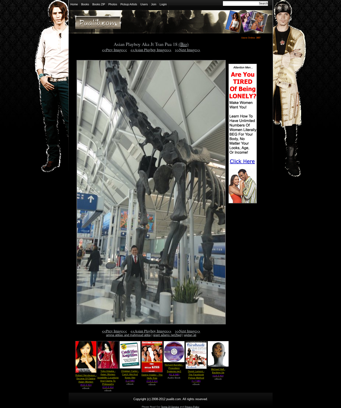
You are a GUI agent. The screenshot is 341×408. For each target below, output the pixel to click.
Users (144, 4)
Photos (112, 4)
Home (74, 4)
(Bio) (184, 44)
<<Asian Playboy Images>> (150, 49)
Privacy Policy (192, 406)
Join (153, 4)
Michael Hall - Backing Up (218, 372)
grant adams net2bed (167, 335)
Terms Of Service (170, 406)
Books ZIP (98, 4)
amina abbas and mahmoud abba (128, 335)
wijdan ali (190, 335)
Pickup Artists (128, 4)
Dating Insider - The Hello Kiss (152, 377)
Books (85, 4)
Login (163, 4)
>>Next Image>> (187, 49)
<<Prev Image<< (114, 49)
